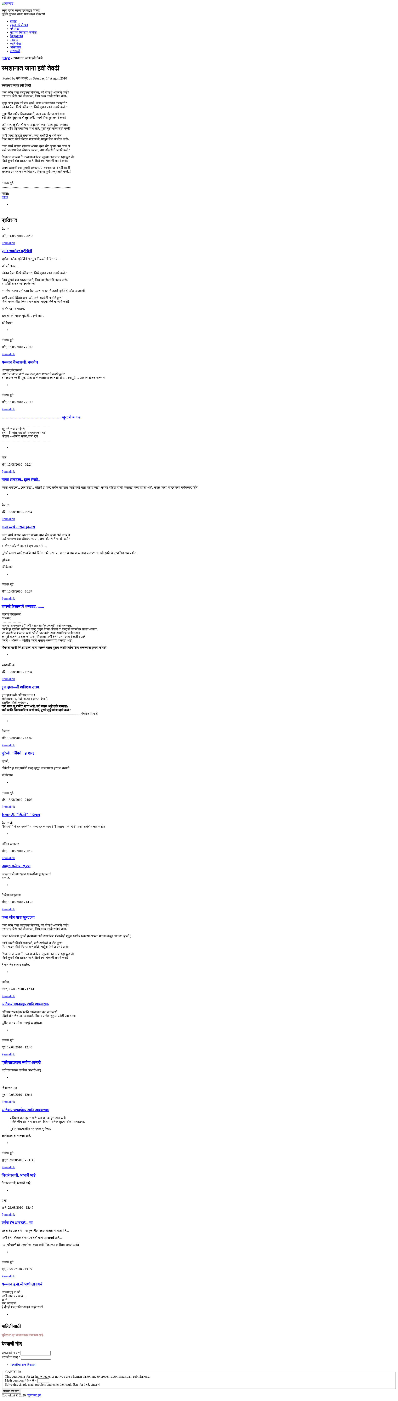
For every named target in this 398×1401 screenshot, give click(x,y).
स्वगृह (13, 21)
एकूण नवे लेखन (19, 25)
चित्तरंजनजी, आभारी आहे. (19, 1175)
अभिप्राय (15, 47)
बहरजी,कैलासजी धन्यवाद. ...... (23, 606)
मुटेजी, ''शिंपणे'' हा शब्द (18, 753)
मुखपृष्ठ (6, 58)
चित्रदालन (16, 36)
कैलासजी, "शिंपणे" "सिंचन (21, 815)
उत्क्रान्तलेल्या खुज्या (16, 866)
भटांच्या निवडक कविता (23, 32)
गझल (5, 197)
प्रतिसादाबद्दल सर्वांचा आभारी (21, 1062)
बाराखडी (15, 51)
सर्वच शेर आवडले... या (17, 1222)
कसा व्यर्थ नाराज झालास (18, 527)
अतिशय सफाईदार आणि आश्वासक (25, 1004)
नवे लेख (14, 28)
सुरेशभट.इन (34, 1395)
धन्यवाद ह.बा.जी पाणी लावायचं (22, 1284)
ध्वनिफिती (16, 43)
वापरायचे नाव (11, 1353)
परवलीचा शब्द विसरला (23, 1364)
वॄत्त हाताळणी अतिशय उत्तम (20, 687)
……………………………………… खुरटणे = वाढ (41, 417)
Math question (15, 1380)
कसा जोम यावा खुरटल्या (18, 917)
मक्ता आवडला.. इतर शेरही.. (21, 479)
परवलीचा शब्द (11, 1357)
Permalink (8, 243)
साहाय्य (14, 40)
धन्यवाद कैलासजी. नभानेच (20, 362)
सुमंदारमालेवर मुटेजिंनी (17, 251)
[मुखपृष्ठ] (7, 3)
